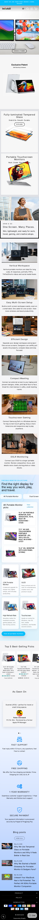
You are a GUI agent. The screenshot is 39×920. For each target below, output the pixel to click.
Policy (19, 897)
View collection (30, 506)
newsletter (19, 902)
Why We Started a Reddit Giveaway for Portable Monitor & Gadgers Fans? (25, 867)
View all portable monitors (13, 634)
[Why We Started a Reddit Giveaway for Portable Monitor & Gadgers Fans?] (7, 863)
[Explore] (19, 131)
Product (19, 893)
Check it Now (19, 51)
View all (19, 838)
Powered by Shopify (20, 918)
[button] (24, 8)
